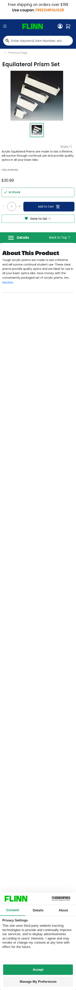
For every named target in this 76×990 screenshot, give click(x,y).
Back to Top (58, 237)
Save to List (38, 218)
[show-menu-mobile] (4, 26)
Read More (7, 282)
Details (23, 237)
